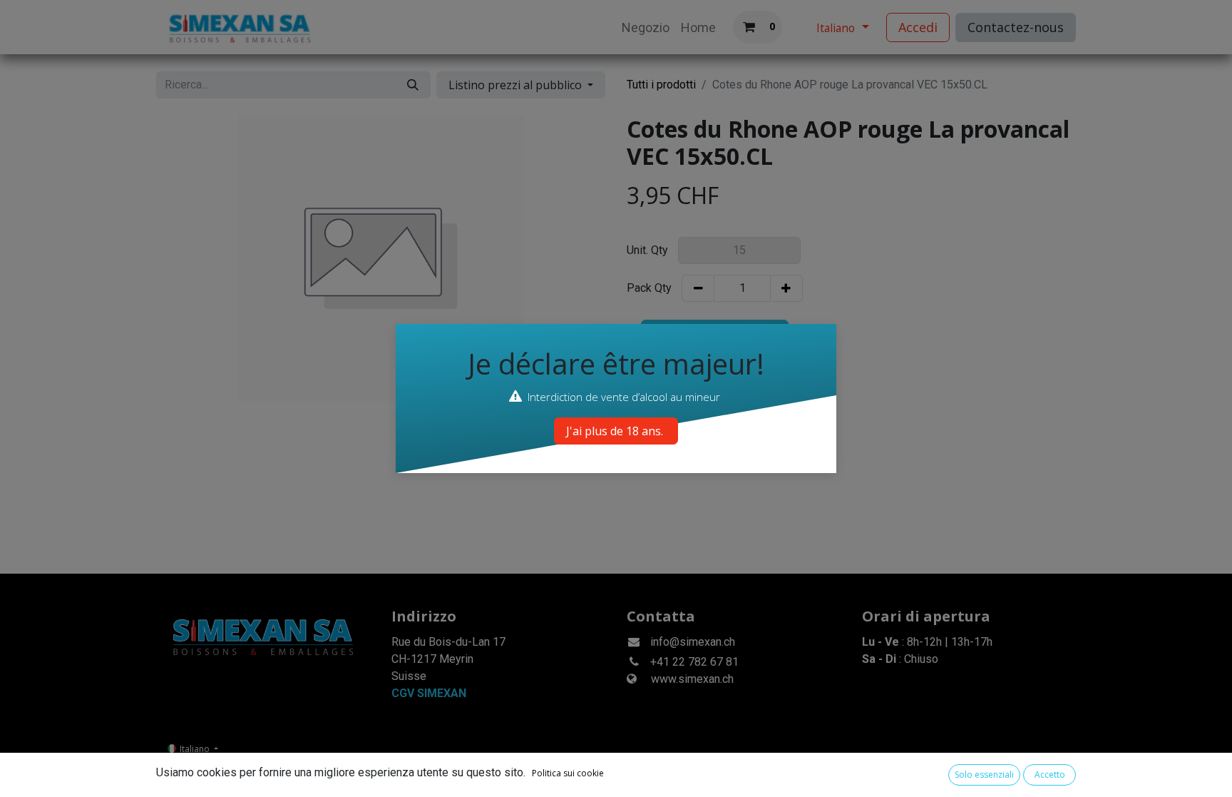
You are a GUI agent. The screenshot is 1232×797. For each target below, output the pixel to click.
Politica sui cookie (568, 773)
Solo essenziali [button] (984, 774)
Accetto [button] (1050, 774)
